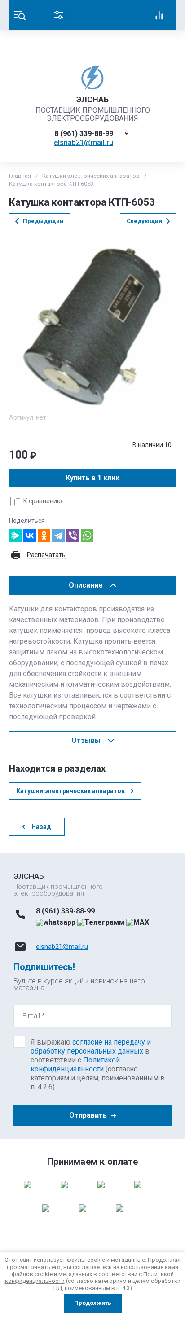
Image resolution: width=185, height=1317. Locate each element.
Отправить (88, 1115)
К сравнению (42, 501)
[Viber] (72, 535)
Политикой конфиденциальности (75, 1064)
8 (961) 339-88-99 (83, 133)
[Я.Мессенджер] (15, 535)
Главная (20, 175)
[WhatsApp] (87, 535)
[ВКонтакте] (29, 535)
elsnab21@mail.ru (83, 142)
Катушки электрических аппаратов (91, 175)
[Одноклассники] (44, 535)
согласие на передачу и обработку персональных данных (91, 1046)
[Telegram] (58, 535)
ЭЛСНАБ (92, 99)
